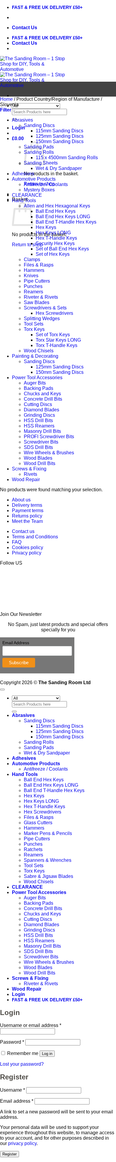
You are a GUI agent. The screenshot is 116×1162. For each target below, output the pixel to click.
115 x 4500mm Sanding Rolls (67, 157)
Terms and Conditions (35, 536)
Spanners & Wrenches (47, 860)
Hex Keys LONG (53, 232)
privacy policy (22, 1143)
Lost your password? (22, 1064)
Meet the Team (27, 521)
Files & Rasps (39, 264)
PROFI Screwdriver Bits (49, 436)
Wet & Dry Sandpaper (59, 168)
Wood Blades (38, 458)
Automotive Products (34, 179)
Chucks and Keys (42, 393)
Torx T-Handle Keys (56, 345)
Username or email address (30, 1025)
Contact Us (24, 27)
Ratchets (33, 849)
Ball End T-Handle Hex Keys (66, 221)
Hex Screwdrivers (54, 313)
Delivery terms (27, 505)
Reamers (33, 291)
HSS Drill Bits (38, 420)
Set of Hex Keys (53, 254)
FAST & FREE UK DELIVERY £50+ (47, 7)
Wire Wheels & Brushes (49, 452)
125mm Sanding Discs (60, 136)
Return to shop (27, 244)
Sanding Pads (39, 747)
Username (12, 1090)
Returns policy (27, 515)
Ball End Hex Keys (56, 211)
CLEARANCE (27, 195)
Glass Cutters (38, 822)
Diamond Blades (41, 409)
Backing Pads (38, 388)
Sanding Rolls (39, 742)
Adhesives (23, 173)
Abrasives (22, 120)
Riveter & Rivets (41, 297)
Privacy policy (26, 552)
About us (21, 499)
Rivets (30, 474)
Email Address (15, 642)
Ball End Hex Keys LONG (63, 216)
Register (9, 1154)
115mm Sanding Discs (59, 130)
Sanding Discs (39, 125)
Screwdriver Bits (41, 441)
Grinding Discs (39, 415)
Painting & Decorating (35, 356)
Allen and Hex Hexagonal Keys (57, 205)
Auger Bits (35, 382)
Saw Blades (36, 302)
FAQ (16, 542)
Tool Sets (33, 323)
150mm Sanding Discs (60, 141)
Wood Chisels (39, 350)
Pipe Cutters (37, 280)
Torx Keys (34, 329)
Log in (47, 1053)
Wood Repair (26, 479)
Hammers (34, 270)
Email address (16, 1101)
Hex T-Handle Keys (56, 238)
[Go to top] (2, 689)
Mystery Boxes (39, 189)
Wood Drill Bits (39, 463)
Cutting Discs (38, 404)
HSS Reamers (39, 425)
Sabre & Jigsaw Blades (48, 876)
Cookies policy (27, 547)
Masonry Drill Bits (42, 431)
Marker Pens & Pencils (48, 833)
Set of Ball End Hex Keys (62, 248)
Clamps (32, 259)
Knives (31, 275)
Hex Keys (46, 227)
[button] (18, 127)
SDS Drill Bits (38, 447)
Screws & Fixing (29, 468)
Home (6, 99)
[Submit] (14, 711)
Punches (33, 286)
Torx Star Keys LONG (58, 340)
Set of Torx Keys (53, 334)
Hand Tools (24, 200)
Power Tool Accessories (37, 377)
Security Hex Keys (55, 243)
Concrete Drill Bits (43, 399)
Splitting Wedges (42, 318)
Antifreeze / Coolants (46, 184)
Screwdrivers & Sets (45, 307)
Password (12, 1042)
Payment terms (27, 510)
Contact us (23, 531)
